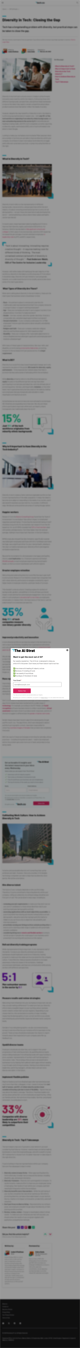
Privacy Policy (44, 697)
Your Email (17, 680)
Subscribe (22, 691)
